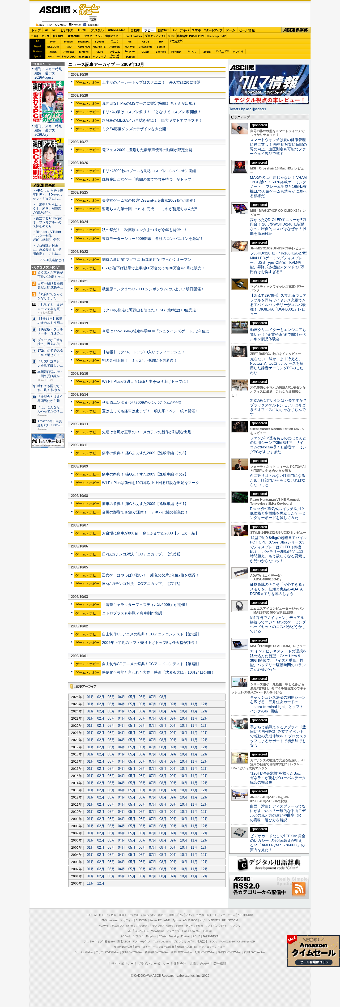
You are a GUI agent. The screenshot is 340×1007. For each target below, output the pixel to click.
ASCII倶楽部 (296, 30)
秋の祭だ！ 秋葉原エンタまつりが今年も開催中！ (145, 230)
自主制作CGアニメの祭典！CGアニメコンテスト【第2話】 (151, 634)
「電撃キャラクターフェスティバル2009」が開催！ (145, 604)
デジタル (97, 30)
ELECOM (53, 46)
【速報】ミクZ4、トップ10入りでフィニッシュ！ (143, 352)
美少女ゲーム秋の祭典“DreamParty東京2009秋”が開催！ (149, 200)
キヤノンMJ (68, 56)
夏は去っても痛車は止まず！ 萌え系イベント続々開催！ (150, 411)
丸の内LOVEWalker (229, 952)
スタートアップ (212, 30)
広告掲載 (219, 964)
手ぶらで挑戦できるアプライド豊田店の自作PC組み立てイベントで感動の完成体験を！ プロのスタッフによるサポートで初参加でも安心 (278, 736)
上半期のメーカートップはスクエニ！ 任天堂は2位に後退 (151, 82)
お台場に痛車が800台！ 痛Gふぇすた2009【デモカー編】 (150, 533)
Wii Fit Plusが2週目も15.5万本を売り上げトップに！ (146, 381)
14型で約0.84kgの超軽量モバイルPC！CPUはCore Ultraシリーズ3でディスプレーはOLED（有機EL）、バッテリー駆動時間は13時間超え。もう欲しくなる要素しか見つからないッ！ (278, 549)
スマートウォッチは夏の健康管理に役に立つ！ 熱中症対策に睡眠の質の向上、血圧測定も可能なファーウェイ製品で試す (278, 147)
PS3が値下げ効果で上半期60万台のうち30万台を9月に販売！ (153, 268)
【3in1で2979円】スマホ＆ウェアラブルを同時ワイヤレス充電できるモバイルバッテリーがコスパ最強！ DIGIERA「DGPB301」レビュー (278, 304)
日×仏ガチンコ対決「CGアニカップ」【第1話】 (142, 583)
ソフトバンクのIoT (222, 52)
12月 (204, 704)
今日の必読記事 (123, 946)
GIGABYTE (99, 46)
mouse (68, 41)
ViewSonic (145, 46)
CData (145, 51)
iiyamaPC (84, 41)
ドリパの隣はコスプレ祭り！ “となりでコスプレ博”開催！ (151, 112)
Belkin (161, 46)
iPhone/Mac (117, 30)
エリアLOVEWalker (107, 952)
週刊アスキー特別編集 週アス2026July (48, 130)
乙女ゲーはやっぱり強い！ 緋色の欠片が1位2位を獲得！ (150, 575)
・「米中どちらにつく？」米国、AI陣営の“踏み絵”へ (47, 208)
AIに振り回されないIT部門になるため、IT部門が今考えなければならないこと (277, 480)
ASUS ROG (84, 46)
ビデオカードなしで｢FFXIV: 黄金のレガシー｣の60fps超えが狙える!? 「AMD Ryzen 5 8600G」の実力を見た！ (277, 843)
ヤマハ (192, 51)
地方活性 (182, 36)
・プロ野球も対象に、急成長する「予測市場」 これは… (47, 250)
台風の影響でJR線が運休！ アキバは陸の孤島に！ (145, 512)
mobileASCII (184, 946)
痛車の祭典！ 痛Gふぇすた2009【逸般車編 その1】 (145, 504)
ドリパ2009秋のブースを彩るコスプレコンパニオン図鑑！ (151, 171)
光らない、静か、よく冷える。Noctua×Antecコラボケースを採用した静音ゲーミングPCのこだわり (276, 366)
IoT (54, 30)
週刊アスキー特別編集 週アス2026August (48, 73)
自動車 (135, 30)
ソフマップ (99, 56)
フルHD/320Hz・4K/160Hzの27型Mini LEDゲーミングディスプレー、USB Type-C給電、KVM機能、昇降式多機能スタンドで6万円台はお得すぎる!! (278, 262)
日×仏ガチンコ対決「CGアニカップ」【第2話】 (142, 554)
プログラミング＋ (183, 941)
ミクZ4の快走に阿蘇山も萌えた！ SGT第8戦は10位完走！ (151, 310)
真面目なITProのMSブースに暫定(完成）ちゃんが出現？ (149, 103)
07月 (152, 697)
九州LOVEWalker (204, 952)
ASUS (145, 41)
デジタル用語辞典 (163, 946)
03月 (111, 697)
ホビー (149, 30)
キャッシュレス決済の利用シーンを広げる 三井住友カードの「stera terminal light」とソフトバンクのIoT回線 (278, 704)
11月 (194, 704)
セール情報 (247, 30)
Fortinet (176, 51)
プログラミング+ (155, 36)
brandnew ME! (114, 56)
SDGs (171, 36)
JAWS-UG (118, 925)
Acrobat (68, 51)
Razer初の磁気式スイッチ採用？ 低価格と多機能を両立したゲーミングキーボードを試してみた (279, 513)
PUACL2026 (197, 36)
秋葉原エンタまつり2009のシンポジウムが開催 (141, 402)
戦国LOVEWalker (254, 952)
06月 (142, 697)
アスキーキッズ (40, 36)
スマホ (196, 30)
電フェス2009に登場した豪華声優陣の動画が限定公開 (147, 150)
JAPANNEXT (84, 57)
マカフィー (53, 56)
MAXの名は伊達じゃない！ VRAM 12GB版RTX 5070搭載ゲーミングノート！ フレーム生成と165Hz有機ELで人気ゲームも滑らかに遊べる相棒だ (278, 186)
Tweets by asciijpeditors (247, 109)
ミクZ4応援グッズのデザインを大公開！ (136, 129)
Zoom (207, 51)
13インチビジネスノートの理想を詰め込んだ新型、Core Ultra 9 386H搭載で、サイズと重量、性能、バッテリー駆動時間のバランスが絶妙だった (278, 660)
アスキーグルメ (93, 36)
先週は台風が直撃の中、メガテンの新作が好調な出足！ (148, 432)
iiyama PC (156, 920)
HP (161, 41)
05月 (131, 697)
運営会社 (179, 964)
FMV (53, 41)
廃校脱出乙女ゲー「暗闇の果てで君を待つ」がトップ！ (148, 179)
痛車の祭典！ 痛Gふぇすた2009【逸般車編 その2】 (145, 474)
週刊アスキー (113, 36)
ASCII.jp (54, 9)
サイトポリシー (122, 964)
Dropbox (130, 51)
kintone (84, 51)
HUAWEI (130, 46)
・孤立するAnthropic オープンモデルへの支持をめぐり (48, 222)
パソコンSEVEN (114, 41)
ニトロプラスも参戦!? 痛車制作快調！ (134, 613)
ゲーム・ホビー (90, 9)
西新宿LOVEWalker (157, 952)
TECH (82, 30)
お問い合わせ (199, 964)
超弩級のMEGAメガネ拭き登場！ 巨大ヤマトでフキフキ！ (152, 120)
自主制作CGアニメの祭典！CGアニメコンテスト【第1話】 (151, 664)
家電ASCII (74, 36)
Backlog (161, 51)
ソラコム (114, 51)
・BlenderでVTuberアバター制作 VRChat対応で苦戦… (48, 236)
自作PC (163, 30)
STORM (233, 920)
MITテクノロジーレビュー (209, 946)
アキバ (184, 30)
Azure (99, 51)
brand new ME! (191, 930)
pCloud (130, 56)
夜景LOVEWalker (181, 952)
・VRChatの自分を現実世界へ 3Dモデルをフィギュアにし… (48, 195)
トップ (36, 30)
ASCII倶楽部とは (52, 260)
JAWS (53, 51)
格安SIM (58, 36)
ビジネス (67, 30)
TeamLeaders (133, 36)
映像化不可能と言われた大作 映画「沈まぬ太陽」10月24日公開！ (158, 672)
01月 (90, 697)
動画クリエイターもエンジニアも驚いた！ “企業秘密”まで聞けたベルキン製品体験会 (278, 334)
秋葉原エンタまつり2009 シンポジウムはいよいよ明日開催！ (153, 289)
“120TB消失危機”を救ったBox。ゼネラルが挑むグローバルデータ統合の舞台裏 (278, 778)
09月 (173, 704)
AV (174, 30)
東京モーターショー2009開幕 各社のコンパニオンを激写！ (152, 238)
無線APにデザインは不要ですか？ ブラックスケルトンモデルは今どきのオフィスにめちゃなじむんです (280, 407)
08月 (163, 697)
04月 (121, 697)
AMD (68, 46)
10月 (183, 704)
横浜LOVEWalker (132, 952)
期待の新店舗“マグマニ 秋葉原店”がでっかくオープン (146, 259)
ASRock (114, 46)
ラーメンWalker (83, 952)
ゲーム (230, 30)
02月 (100, 697)
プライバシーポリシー (153, 964)
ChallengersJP (216, 36)
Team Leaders (162, 941)
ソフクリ (238, 51)
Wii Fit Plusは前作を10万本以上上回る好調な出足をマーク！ (152, 483)
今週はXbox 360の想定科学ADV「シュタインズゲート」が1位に (155, 331)
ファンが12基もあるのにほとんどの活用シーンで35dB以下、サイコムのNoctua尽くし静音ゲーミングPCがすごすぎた (278, 445)
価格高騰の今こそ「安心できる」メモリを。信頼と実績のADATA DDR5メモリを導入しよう (278, 589)
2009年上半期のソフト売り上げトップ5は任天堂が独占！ (150, 642)
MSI (130, 41)
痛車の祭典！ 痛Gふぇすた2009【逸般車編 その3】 (145, 453)
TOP (89, 914)
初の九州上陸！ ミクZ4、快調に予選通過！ (139, 360)
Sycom (99, 41)
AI (46, 30)
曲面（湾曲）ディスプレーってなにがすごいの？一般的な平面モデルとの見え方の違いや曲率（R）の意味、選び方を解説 (278, 813)
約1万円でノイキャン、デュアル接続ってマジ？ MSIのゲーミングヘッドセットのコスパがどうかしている (278, 624)
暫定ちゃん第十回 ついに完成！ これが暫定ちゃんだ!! (149, 209)
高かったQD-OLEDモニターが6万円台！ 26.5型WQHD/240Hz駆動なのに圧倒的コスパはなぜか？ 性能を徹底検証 (278, 227)
